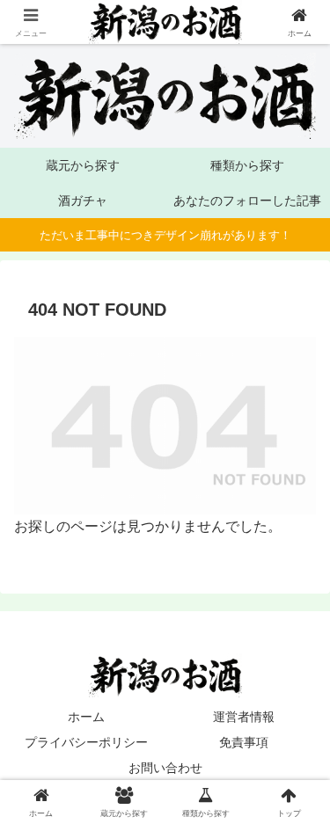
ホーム (86, 717)
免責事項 (243, 742)
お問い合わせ (165, 768)
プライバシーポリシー (86, 742)
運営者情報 (244, 717)
